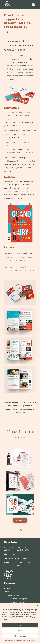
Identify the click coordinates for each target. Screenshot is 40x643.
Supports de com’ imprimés (18, 599)
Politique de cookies (10, 640)
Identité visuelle (14, 595)
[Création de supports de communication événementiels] (20, 504)
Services (7, 592)
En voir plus (20, 520)
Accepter (20, 625)
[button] (37, 605)
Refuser (20, 630)
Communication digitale (17, 602)
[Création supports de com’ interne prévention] (20, 457)
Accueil (7, 588)
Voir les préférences (20, 636)
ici (23, 412)
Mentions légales (31, 640)
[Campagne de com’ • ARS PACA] (20, 481)
